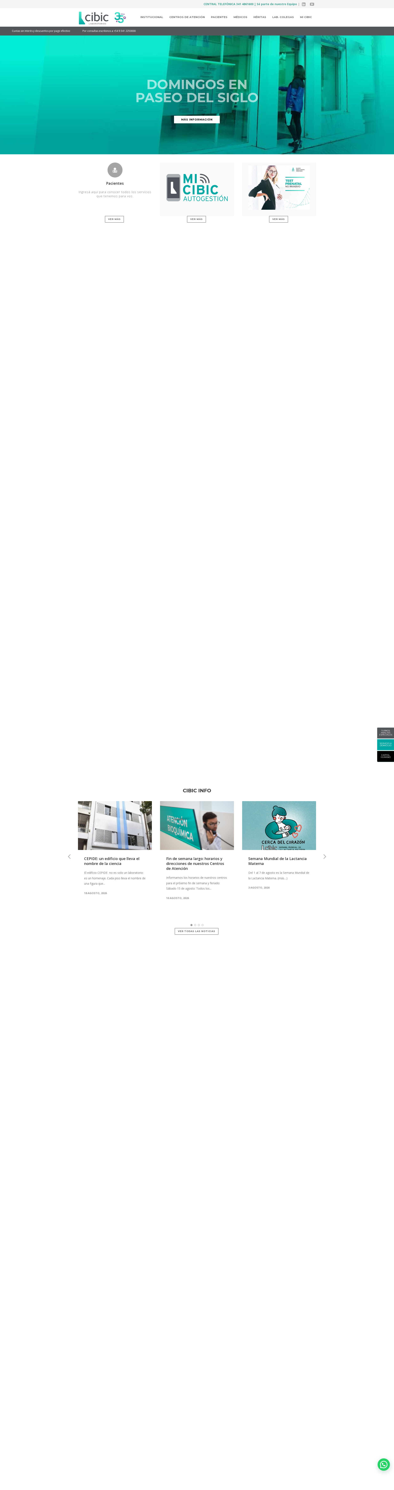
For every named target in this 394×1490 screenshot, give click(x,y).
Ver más (114, 219)
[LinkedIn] (304, 4)
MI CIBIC (306, 17)
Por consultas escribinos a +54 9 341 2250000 (47, 31)
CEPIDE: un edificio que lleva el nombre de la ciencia (112, 861)
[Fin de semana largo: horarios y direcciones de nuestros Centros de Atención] (197, 825)
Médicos (240, 17)
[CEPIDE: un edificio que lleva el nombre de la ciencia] (115, 825)
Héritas (259, 17)
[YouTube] (312, 4)
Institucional (151, 17)
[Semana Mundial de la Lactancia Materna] (279, 825)
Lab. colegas (283, 17)
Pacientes (219, 17)
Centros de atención (187, 17)
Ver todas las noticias (196, 931)
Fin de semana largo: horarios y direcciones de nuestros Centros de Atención (195, 863)
